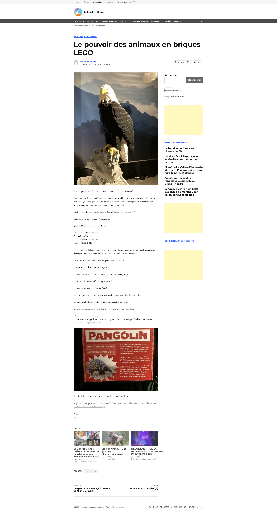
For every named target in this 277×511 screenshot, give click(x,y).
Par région (78, 21)
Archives (168, 88)
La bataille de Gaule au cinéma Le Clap (179, 150)
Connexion (109, 2)
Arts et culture (94, 12)
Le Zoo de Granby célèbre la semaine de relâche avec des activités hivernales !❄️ (87, 453)
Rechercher (170, 75)
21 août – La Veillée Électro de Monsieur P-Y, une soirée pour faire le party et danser (183, 170)
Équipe (86, 2)
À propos (77, 2)
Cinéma (90, 21)
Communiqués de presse (106, 21)
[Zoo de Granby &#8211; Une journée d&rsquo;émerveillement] (115, 438)
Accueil (76, 25)
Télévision (166, 21)
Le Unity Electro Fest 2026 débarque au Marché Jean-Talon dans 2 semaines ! (181, 191)
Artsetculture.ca (91, 471)
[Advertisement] (183, 120)
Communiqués (89, 62)
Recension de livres (140, 21)
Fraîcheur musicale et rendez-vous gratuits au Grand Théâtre (179, 180)
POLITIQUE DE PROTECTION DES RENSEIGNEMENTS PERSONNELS (176, 507)
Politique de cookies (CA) (126, 2)
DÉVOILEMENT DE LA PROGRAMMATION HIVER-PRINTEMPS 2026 (147, 451)
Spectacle (155, 21)
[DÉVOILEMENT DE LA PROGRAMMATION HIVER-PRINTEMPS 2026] (144, 438)
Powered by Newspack (115, 507)
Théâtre (177, 21)
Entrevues (124, 21)
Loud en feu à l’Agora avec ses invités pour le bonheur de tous (182, 159)
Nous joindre (97, 2)
